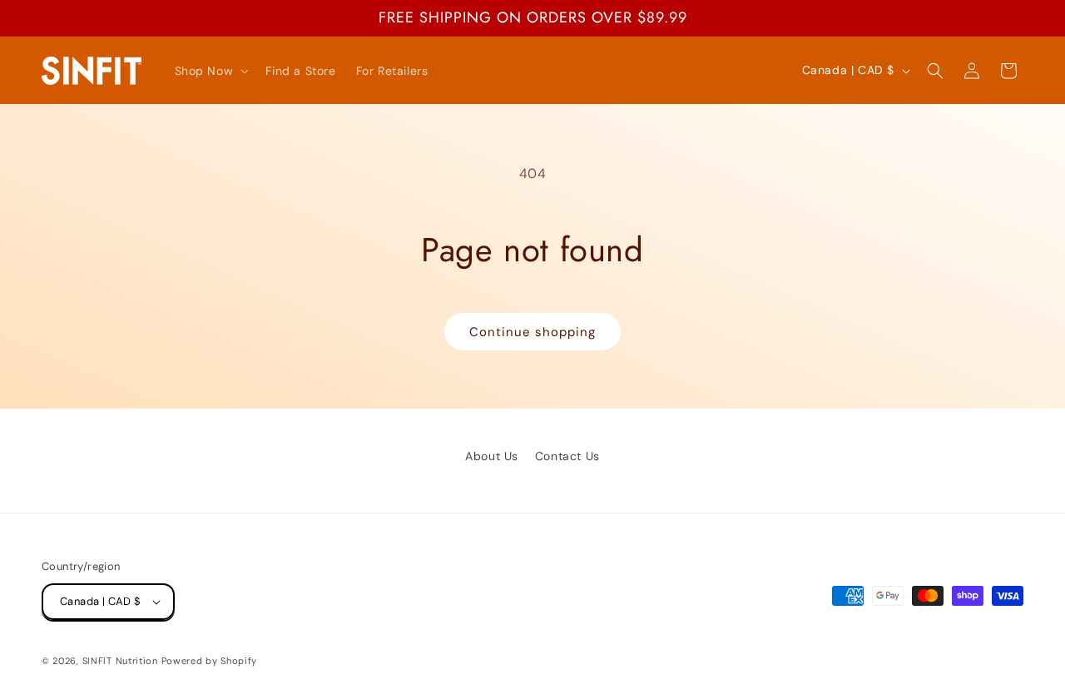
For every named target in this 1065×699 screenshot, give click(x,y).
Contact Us (567, 456)
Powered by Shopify (209, 661)
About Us (491, 456)
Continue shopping (532, 332)
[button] (210, 70)
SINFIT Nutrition (120, 661)
